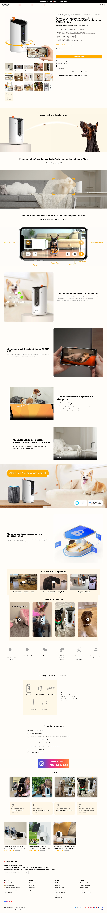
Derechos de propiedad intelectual (87, 895)
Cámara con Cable (8, 892)
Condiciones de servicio (20, 907)
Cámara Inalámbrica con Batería (11, 890)
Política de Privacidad (84, 890)
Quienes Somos (32, 882)
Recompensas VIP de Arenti (61, 890)
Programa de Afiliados (59, 887)
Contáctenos (32, 885)
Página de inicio (60, 14)
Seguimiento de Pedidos (60, 892)
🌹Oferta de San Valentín (9, 882)
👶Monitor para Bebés (9, 885)
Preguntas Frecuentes (59, 895)
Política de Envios (84, 887)
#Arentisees (57, 882)
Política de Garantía (84, 882)
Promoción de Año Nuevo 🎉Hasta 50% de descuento (53, 1)
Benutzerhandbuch (59, 897)
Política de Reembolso (85, 885)
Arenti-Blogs (32, 887)
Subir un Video (58, 885)
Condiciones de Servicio (85, 892)
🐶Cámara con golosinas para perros (12, 887)
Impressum (31, 890)
